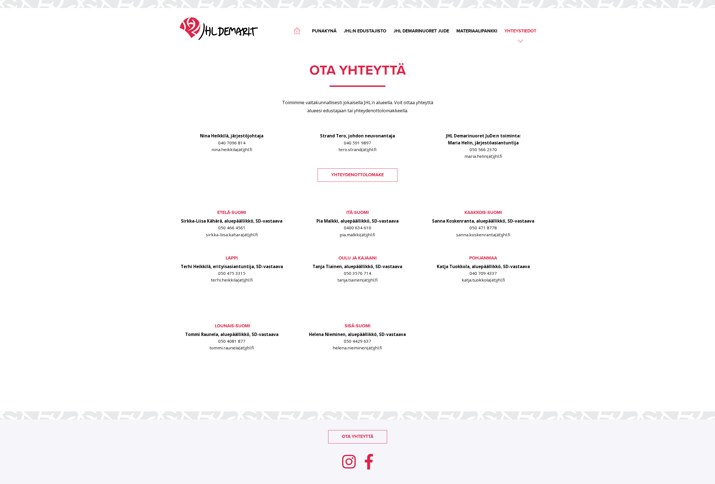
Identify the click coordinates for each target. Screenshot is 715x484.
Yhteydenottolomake (357, 175)
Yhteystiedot (520, 31)
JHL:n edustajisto (365, 31)
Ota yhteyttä (357, 436)
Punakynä (324, 31)
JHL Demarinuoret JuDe (421, 31)
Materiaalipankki (476, 31)
